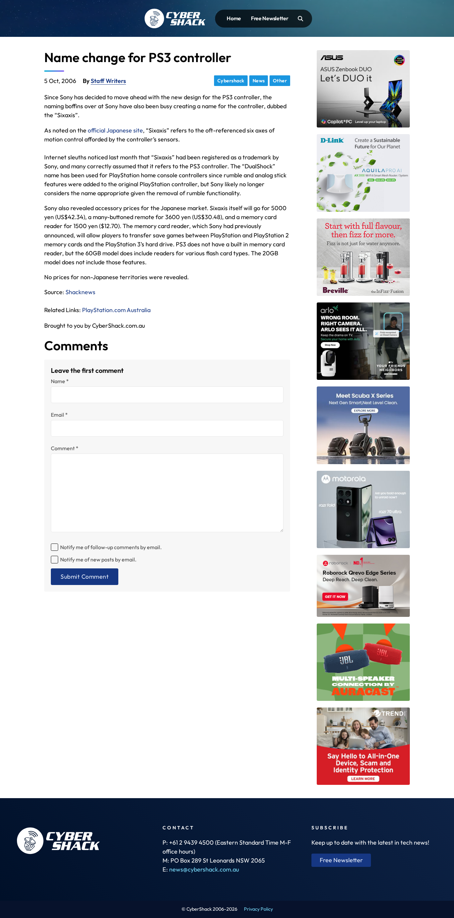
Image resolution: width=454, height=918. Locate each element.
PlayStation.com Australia (116, 310)
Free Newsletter (269, 18)
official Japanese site (115, 130)
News (259, 81)
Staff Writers (108, 81)
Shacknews (80, 292)
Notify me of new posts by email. (98, 559)
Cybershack (231, 81)
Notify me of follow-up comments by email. (111, 547)
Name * (60, 381)
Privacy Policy (258, 909)
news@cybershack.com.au (204, 869)
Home (234, 18)
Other (280, 81)
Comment (64, 448)
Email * (59, 414)
